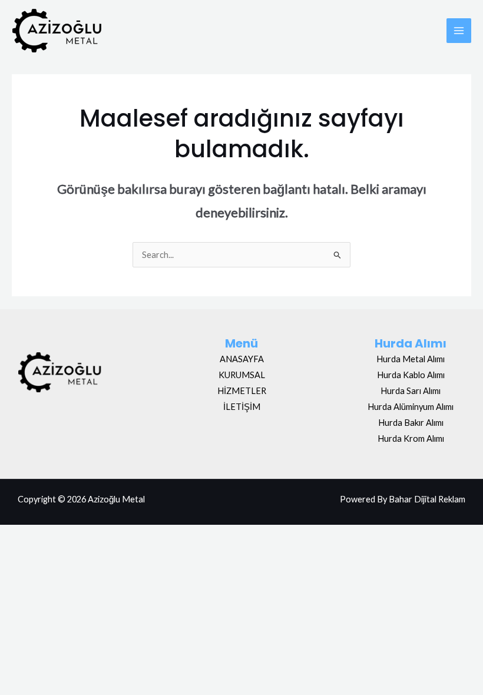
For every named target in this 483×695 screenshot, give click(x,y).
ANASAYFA (242, 359)
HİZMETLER (241, 391)
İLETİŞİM (241, 407)
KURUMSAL (242, 375)
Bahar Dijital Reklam (427, 499)
